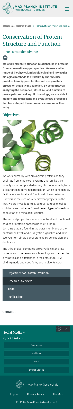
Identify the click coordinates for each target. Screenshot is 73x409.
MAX (36, 361)
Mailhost (36, 353)
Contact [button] (8, 312)
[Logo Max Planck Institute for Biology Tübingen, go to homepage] (30, 8)
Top (65, 329)
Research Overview (20, 281)
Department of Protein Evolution (28, 273)
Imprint (14, 394)
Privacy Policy (35, 394)
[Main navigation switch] (66, 9)
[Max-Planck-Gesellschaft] (21, 385)
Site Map (57, 394)
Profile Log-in (36, 370)
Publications (15, 296)
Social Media (12, 332)
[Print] (5, 57)
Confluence (36, 345)
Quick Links (12, 338)
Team (11, 288)
